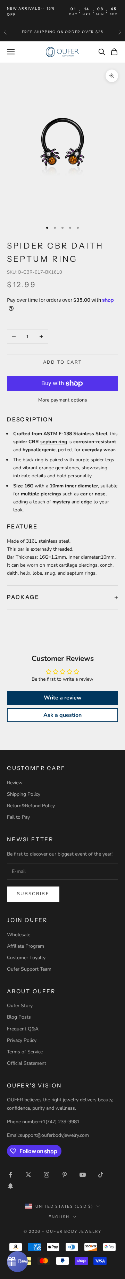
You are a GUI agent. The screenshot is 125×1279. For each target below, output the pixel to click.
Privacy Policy (21, 1040)
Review (15, 782)
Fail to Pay (18, 817)
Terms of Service (25, 1052)
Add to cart (62, 362)
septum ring (53, 441)
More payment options (62, 400)
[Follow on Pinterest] (64, 1174)
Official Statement (26, 1063)
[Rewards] (17, 1261)
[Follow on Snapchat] (10, 1185)
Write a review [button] (63, 698)
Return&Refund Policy (31, 805)
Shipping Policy (23, 794)
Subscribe (33, 894)
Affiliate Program (25, 946)
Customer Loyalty (26, 957)
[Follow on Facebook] (10, 1174)
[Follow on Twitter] (28, 1174)
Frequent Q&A (23, 1029)
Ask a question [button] (62, 715)
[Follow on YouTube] (82, 1174)
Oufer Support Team (29, 969)
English (59, 1216)
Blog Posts (19, 1017)
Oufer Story (20, 1005)
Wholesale (18, 934)
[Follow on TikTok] (100, 1174)
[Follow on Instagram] (46, 1174)
